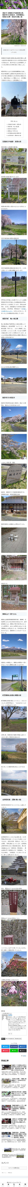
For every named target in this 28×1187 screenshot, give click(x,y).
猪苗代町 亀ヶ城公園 (13, 126)
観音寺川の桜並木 (12, 128)
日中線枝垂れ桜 (11, 1038)
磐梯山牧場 (19, 1038)
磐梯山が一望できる (13, 131)
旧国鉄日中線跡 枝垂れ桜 (14, 124)
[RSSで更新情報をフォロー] (11, 1034)
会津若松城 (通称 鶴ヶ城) (14, 135)
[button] (22, 1050)
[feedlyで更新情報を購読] (9, 1034)
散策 (4, 1038)
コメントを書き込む (14, 1168)
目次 (12, 121)
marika (10, 1015)
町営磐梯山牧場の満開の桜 (14, 133)
